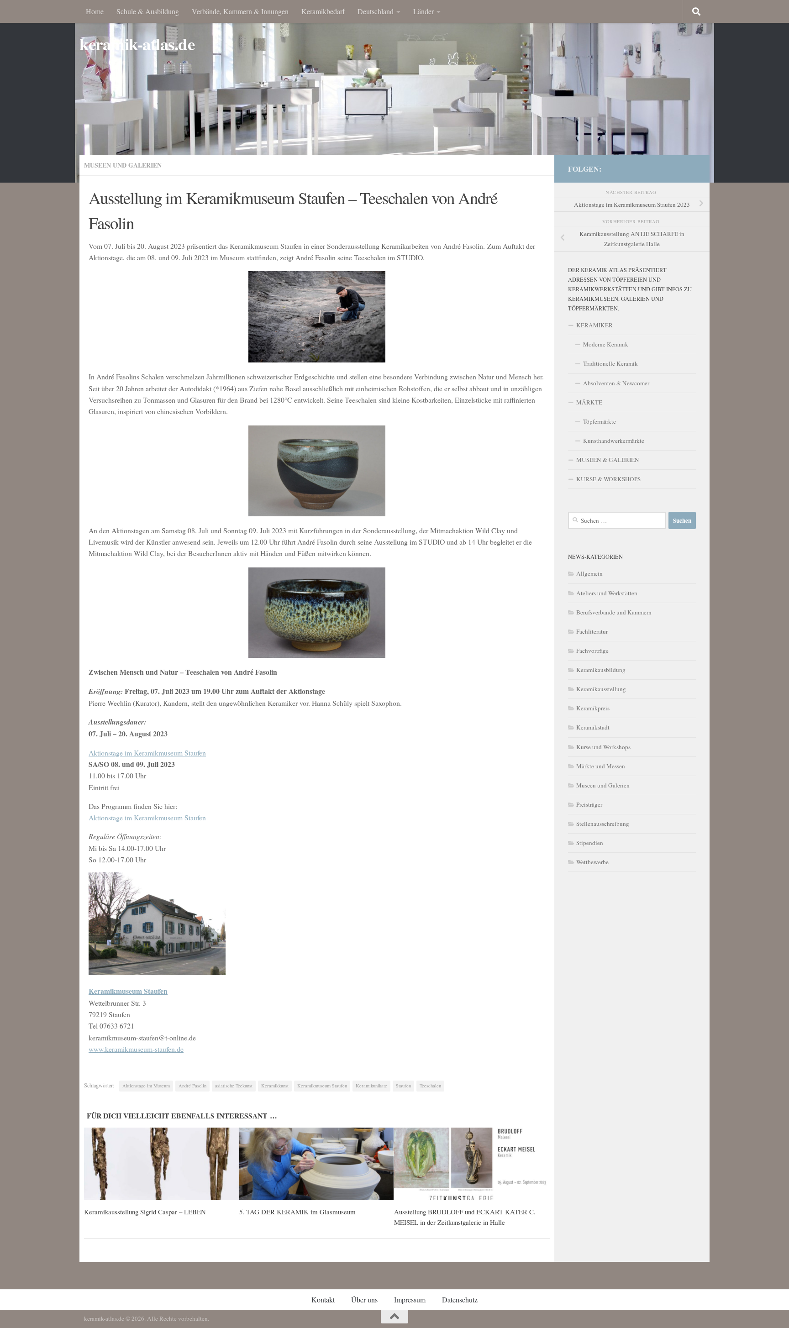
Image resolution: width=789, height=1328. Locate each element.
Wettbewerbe (592, 862)
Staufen (403, 1085)
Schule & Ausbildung (147, 11)
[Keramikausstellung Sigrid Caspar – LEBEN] (161, 1164)
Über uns (364, 1299)
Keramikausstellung (601, 689)
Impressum (410, 1299)
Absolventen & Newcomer (616, 383)
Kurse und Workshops (603, 747)
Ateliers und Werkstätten (606, 593)
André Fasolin (192, 1085)
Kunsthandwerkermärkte (613, 440)
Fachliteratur (592, 631)
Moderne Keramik (605, 344)
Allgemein (589, 573)
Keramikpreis (593, 708)
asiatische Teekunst (233, 1085)
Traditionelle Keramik (610, 363)
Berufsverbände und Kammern (614, 612)
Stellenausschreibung (602, 823)
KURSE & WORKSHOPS (608, 479)
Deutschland (376, 11)
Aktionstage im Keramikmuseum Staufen (147, 752)
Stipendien (589, 843)
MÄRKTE (589, 402)
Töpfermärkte (599, 421)
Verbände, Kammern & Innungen (240, 11)
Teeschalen (430, 1085)
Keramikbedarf (323, 11)
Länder (423, 11)
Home (95, 11)
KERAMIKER (594, 325)
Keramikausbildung (601, 670)
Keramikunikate (371, 1085)
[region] (394, 91)
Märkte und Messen (600, 766)
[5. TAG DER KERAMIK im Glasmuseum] (316, 1164)
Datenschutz (460, 1299)
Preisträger (589, 804)
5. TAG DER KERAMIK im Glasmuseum (297, 1211)
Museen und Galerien (123, 165)
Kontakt (323, 1299)
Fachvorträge (592, 650)
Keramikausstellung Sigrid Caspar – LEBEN (145, 1211)
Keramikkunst (275, 1085)
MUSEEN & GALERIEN (607, 460)
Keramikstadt (593, 727)
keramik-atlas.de (137, 44)
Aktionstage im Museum (146, 1085)
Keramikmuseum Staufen (322, 1085)
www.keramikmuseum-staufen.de (136, 1049)
